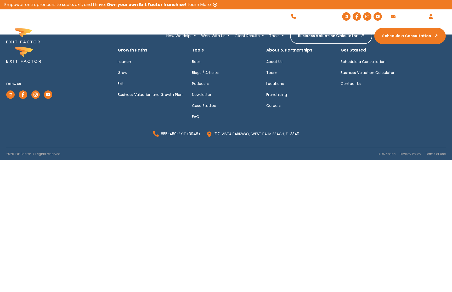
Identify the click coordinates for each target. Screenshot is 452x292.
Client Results (248, 35)
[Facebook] (23, 94)
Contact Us (351, 83)
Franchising (276, 94)
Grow (122, 72)
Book (196, 61)
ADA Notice (387, 154)
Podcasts (200, 83)
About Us (274, 61)
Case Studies (204, 105)
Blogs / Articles (205, 72)
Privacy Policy (410, 154)
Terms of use (435, 154)
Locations (275, 83)
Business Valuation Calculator (328, 35)
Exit (121, 83)
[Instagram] (35, 94)
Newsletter (201, 94)
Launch (124, 61)
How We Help (179, 35)
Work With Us (214, 35)
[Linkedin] (10, 94)
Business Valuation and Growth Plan (150, 94)
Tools (275, 35)
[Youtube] (48, 94)
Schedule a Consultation (406, 35)
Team (271, 72)
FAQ (195, 116)
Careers (273, 105)
